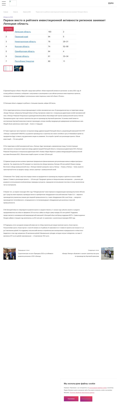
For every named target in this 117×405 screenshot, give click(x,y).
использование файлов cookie (98, 387)
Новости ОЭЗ (27, 11)
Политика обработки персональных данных (82, 392)
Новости (15, 11)
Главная (5, 11)
